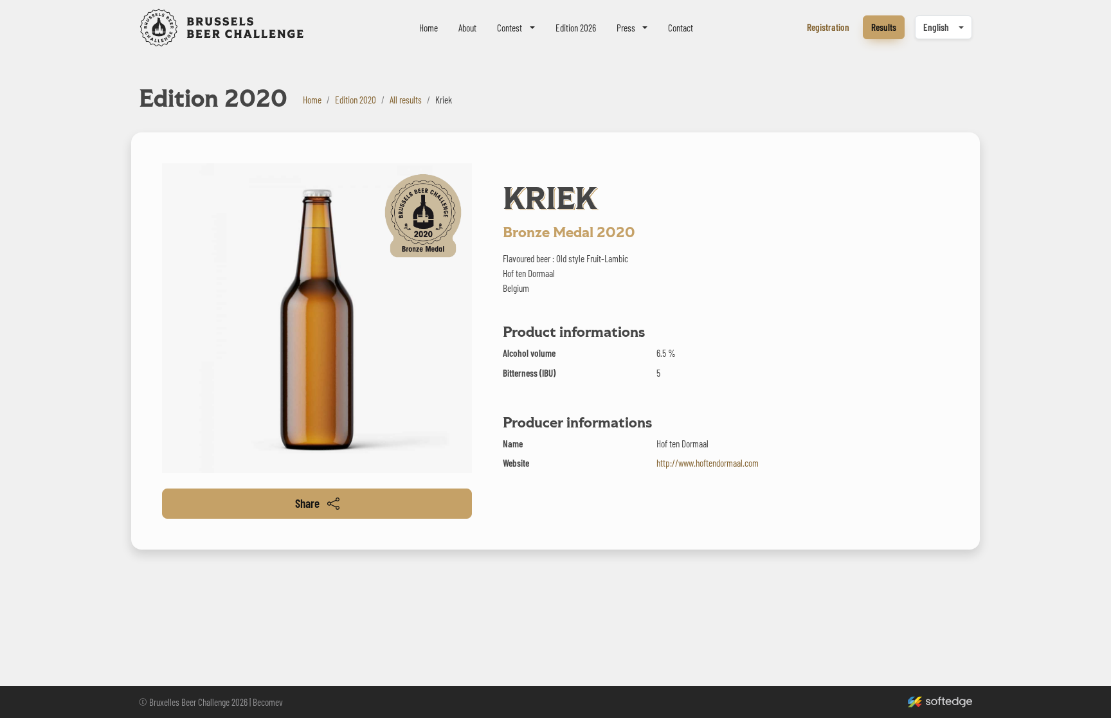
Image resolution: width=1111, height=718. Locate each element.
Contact (680, 27)
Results (883, 27)
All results (406, 99)
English (936, 27)
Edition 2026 (576, 27)
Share (307, 503)
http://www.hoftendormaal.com (707, 463)
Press (626, 27)
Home (428, 27)
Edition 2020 (355, 99)
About (467, 27)
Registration (828, 27)
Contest (509, 27)
